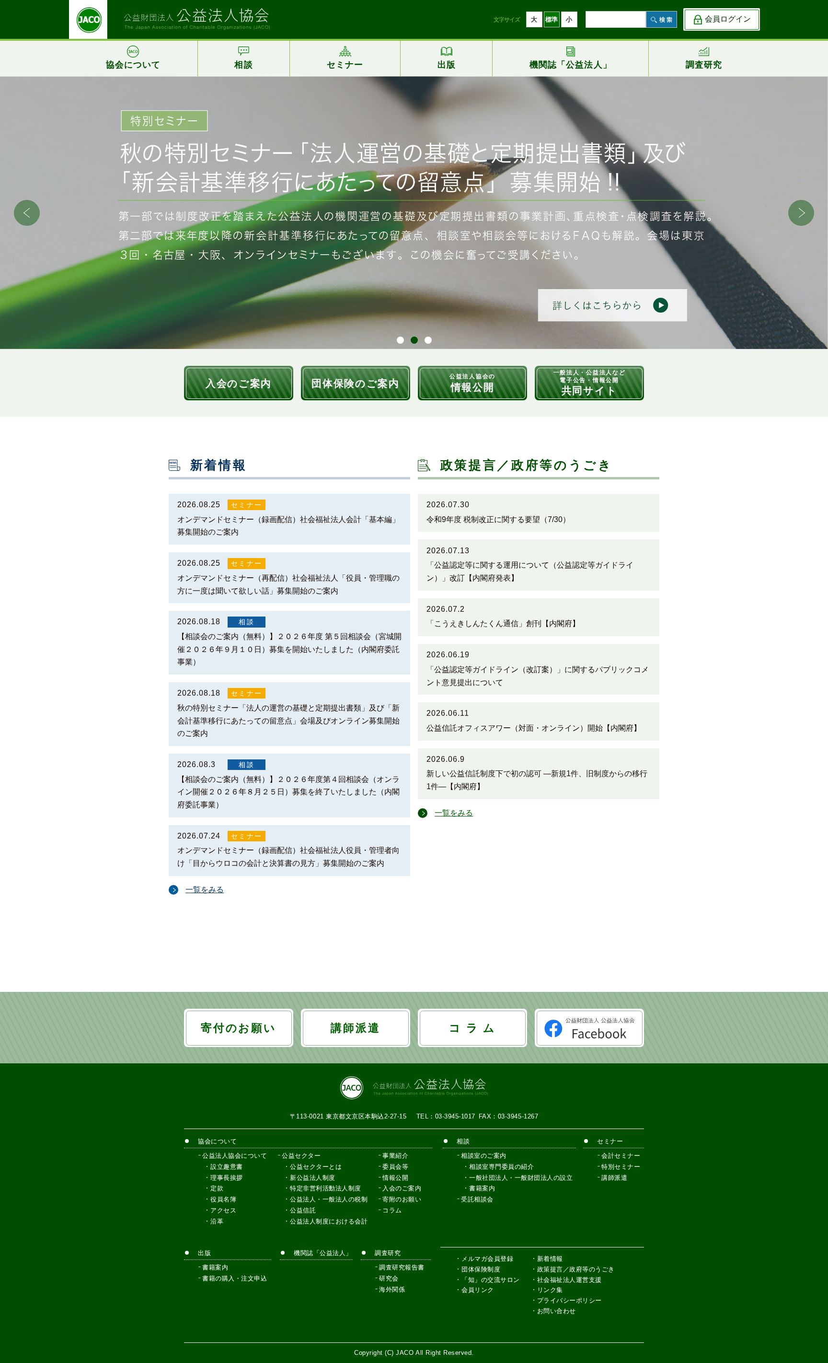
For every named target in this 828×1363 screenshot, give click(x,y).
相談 (246, 622)
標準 (551, 19)
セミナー (246, 505)
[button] (801, 213)
